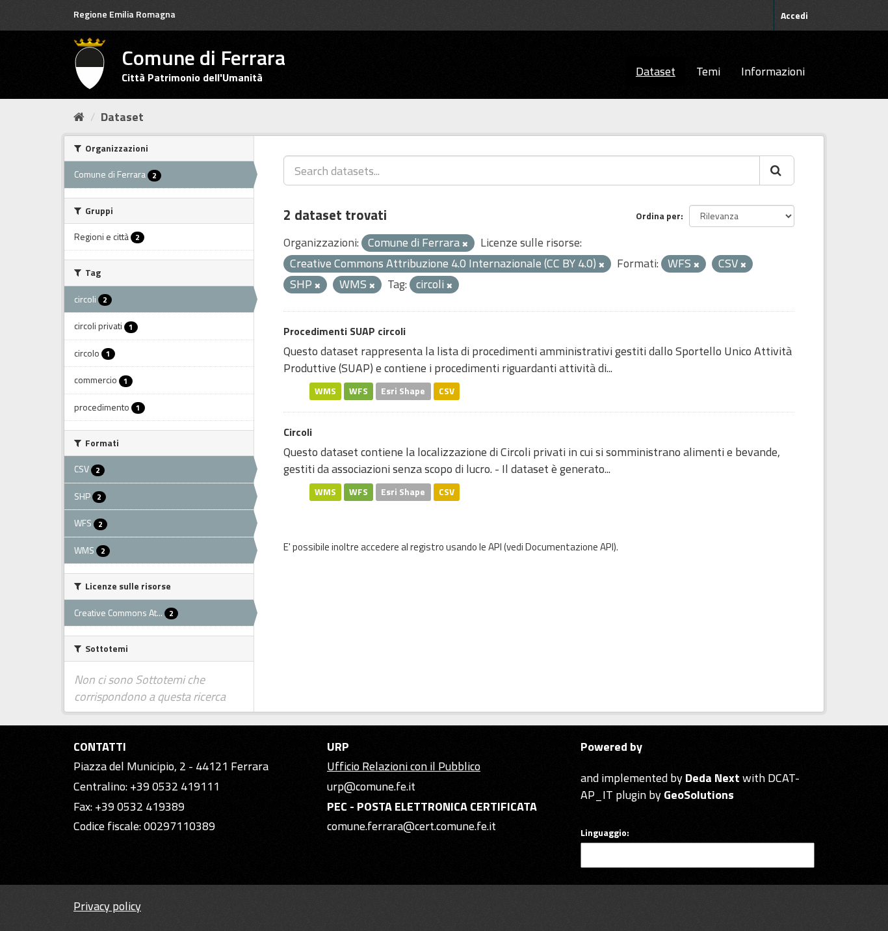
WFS (358, 391)
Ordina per (658, 216)
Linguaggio (604, 832)
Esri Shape (403, 391)
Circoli (297, 432)
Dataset (655, 71)
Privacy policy (107, 906)
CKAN (603, 763)
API (495, 546)
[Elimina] (465, 244)
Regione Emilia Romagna (124, 14)
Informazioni (773, 71)
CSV (446, 391)
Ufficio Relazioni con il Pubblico (403, 766)
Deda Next (712, 778)
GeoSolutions (699, 794)
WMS (325, 391)
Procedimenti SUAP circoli (344, 331)
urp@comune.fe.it (371, 786)
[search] (776, 170)
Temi (708, 71)
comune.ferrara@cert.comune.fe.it (411, 826)
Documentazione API (569, 546)
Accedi (794, 15)
